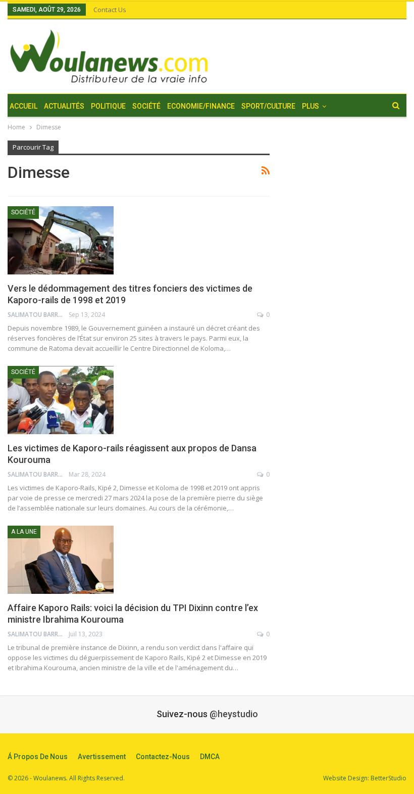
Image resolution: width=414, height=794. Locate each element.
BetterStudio (388, 778)
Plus (310, 106)
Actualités (64, 106)
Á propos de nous (38, 757)
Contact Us (109, 9)
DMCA (210, 757)
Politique (108, 106)
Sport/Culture (268, 106)
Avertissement (102, 757)
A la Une (24, 531)
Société (146, 106)
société (23, 212)
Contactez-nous (163, 757)
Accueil (23, 106)
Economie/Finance (201, 106)
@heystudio (234, 714)
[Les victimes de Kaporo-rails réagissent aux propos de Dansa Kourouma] (61, 400)
